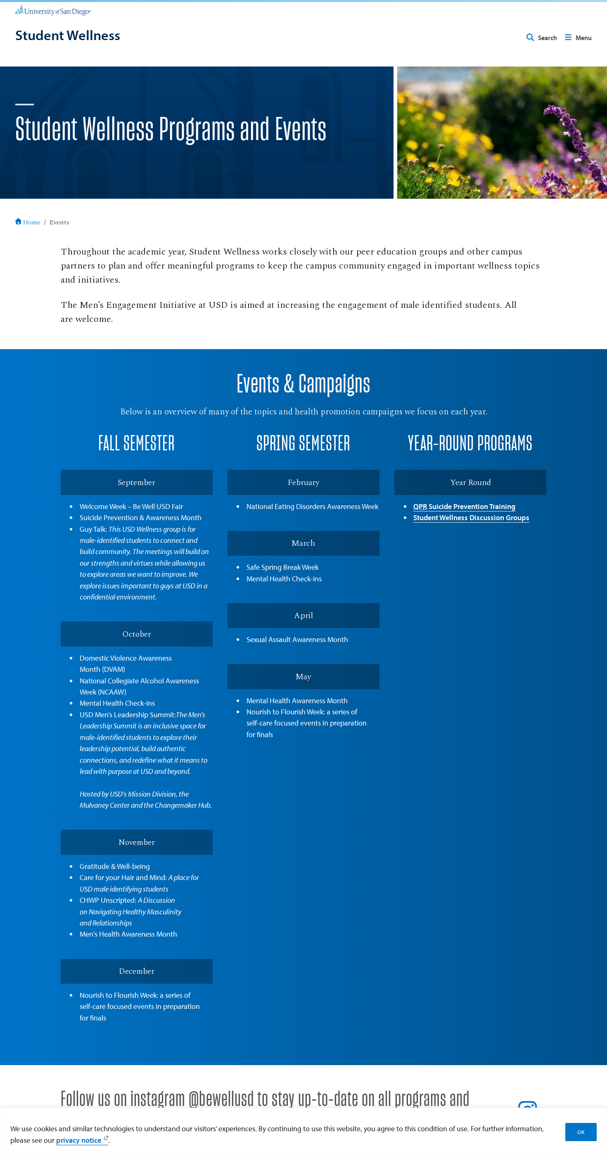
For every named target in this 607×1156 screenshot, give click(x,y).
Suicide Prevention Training (464, 506)
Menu (584, 37)
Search (547, 37)
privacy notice (78, 1140)
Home (31, 222)
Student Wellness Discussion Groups (471, 517)
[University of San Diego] (53, 10)
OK (581, 1132)
